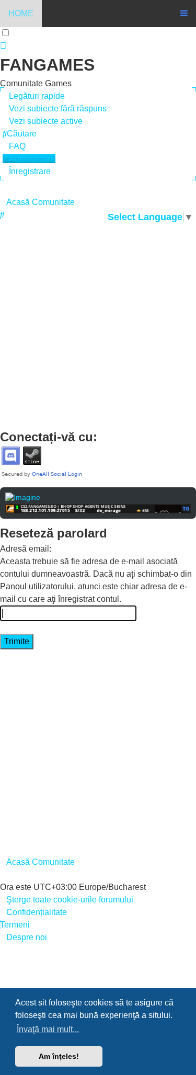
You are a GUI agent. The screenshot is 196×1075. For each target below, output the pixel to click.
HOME (20, 13)
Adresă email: (25, 548)
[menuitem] (55, 108)
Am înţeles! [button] (59, 1056)
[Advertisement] (98, 325)
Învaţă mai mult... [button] (48, 1029)
